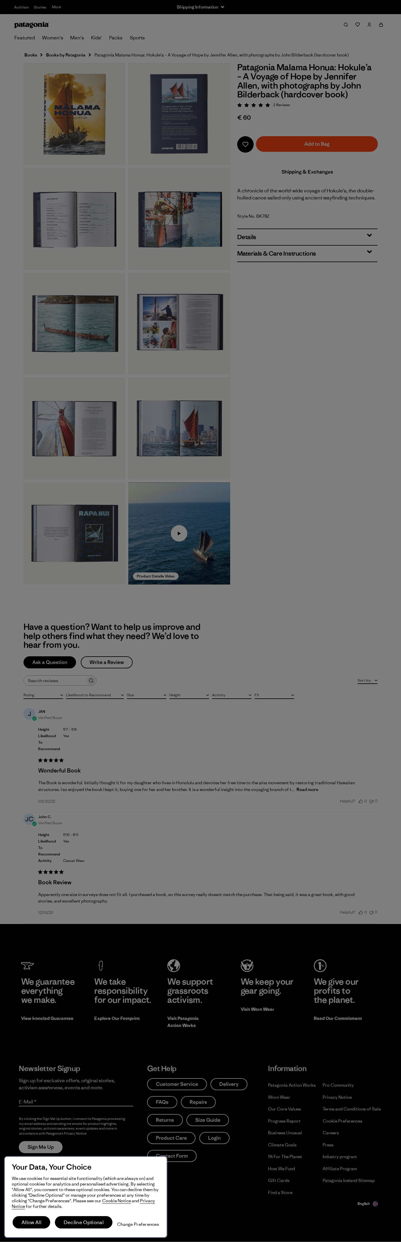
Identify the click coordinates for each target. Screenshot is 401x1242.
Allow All (31, 1222)
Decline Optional (84, 1222)
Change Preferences (138, 1224)
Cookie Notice (116, 1200)
